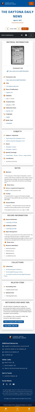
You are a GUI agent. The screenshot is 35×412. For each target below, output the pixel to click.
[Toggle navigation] (31, 3)
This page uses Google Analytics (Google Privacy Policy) (17, 398)
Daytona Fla (9, 92)
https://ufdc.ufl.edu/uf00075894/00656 (16, 80)
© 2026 (17, 405)
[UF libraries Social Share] (21, 35)
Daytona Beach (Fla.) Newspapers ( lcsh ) (15, 138)
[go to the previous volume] (8, 28)
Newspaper (9, 123)
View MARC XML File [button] (10, 326)
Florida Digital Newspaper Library (14, 272)
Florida (16, 155)
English (8, 117)
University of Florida (11, 222)
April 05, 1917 (9, 111)
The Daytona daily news (12, 86)
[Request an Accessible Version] (26, 35)
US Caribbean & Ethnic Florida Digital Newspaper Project (17, 275)
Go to (24, 29)
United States (9, 155)
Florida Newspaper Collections (13, 269)
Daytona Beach (27, 155)
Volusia (20, 155)
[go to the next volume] (19, 28)
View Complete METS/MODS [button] (13, 322)
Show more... (11, 185)
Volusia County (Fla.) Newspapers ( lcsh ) (15, 141)
